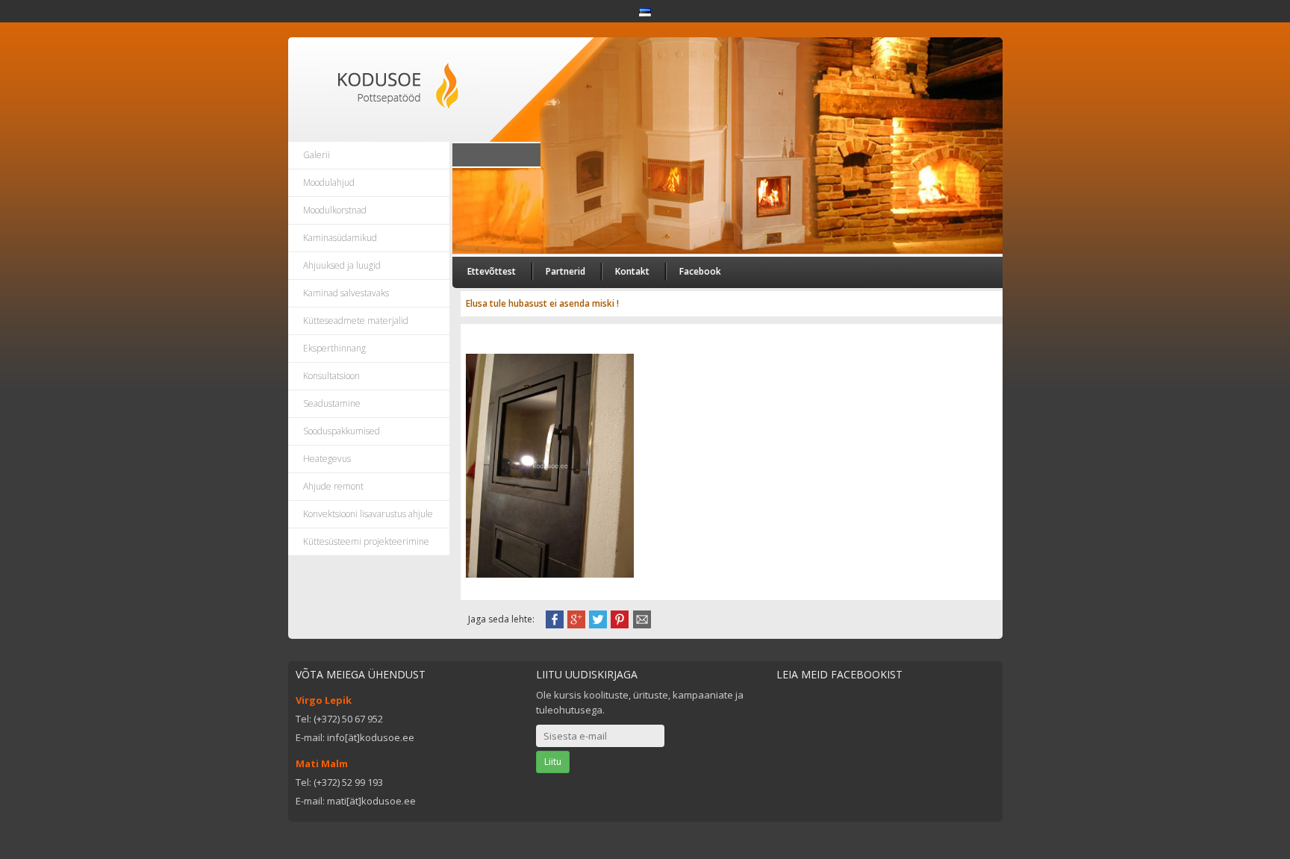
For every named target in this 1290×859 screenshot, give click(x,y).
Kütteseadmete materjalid (355, 320)
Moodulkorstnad (335, 210)
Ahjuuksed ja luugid (342, 265)
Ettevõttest (491, 271)
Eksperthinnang (334, 348)
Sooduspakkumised (341, 431)
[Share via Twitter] (598, 618)
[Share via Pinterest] (620, 618)
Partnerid (565, 271)
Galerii (316, 155)
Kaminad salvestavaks (346, 293)
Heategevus (327, 458)
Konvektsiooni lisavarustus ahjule (368, 513)
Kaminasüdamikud (340, 237)
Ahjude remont (333, 486)
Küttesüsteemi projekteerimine (366, 541)
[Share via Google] (576, 618)
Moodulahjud (329, 182)
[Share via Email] (642, 618)
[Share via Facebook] (555, 618)
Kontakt (632, 271)
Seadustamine (332, 403)
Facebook (700, 271)
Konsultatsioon (331, 375)
